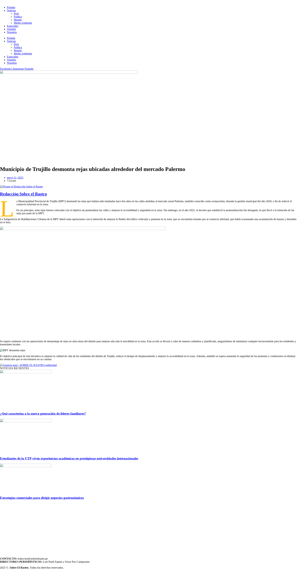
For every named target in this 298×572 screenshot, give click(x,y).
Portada (11, 7)
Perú (16, 13)
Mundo (18, 19)
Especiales (12, 25)
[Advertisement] (103, 527)
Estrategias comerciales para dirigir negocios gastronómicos (42, 498)
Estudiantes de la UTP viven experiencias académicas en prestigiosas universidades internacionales (69, 458)
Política (18, 16)
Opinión (11, 29)
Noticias (11, 10)
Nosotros (12, 32)
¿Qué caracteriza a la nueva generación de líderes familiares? (43, 413)
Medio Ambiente (23, 22)
